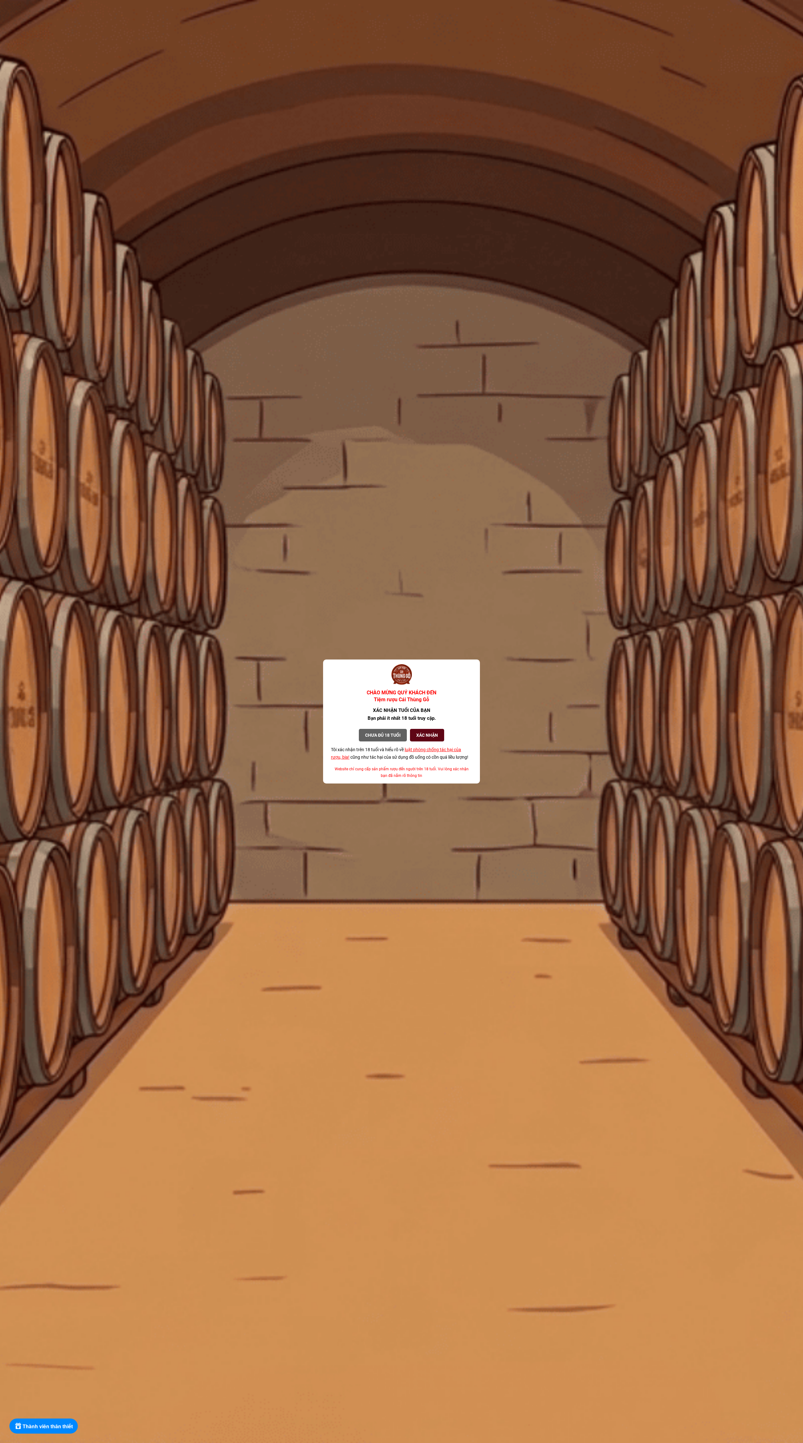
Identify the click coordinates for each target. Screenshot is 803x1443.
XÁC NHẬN (427, 735)
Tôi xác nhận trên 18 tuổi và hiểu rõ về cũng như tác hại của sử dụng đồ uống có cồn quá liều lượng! (399, 753)
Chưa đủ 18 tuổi (383, 735)
